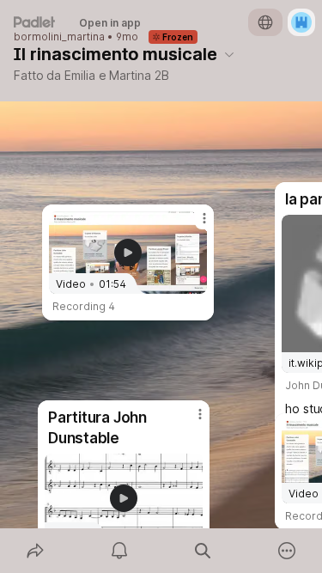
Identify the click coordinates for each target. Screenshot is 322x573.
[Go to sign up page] (301, 22)
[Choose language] (265, 22)
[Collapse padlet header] (229, 54)
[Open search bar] (203, 551)
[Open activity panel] (119, 550)
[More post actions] (193, 225)
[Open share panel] (35, 550)
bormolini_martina (59, 37)
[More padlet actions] (287, 550)
